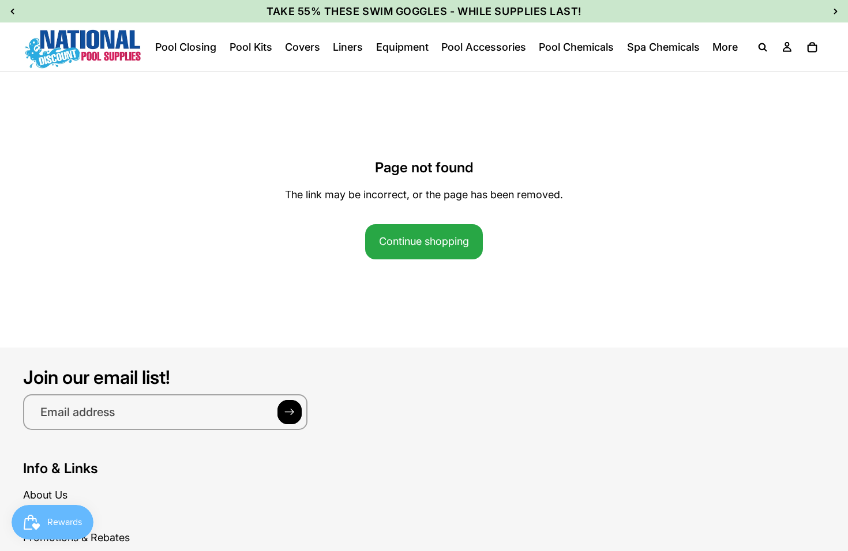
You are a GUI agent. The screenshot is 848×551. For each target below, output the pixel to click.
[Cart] (812, 47)
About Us (45, 495)
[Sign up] (289, 412)
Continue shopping (424, 241)
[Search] (762, 47)
